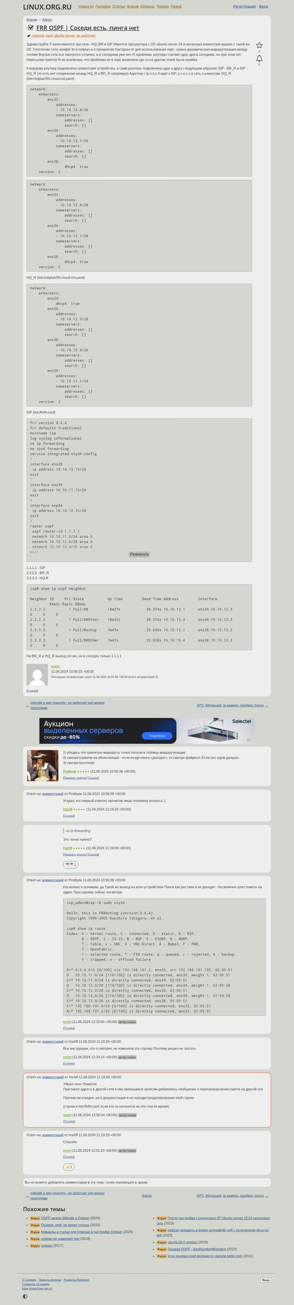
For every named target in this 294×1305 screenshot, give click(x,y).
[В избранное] (259, 45)
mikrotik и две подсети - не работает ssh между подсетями (67, 705)
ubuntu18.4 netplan (182, 1242)
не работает (86, 35)
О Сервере (29, 1280)
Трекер (162, 6)
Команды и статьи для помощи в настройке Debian (81, 1232)
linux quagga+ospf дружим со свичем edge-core (205, 1256)
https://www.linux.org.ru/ (37, 1288)
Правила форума (50, 1280)
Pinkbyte (69, 771)
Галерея (103, 6)
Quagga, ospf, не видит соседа (65, 1225)
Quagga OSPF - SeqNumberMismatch (197, 1249)
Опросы (147, 6)
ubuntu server (64, 35)
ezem (55, 666)
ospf (49, 35)
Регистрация (244, 6)
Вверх (266, 1280)
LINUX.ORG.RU (47, 6)
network (38, 35)
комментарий (52, 794)
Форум (133, 6)
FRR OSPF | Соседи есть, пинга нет (87, 27)
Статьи (118, 6)
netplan (47, 1246)
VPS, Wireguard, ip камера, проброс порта (230, 705)
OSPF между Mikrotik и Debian (65, 1218)
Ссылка (32, 690)
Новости (86, 6)
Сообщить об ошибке (36, 1284)
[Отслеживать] (259, 58)
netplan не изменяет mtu (60, 1239)
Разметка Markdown (77, 1280)
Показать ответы (75, 778)
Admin (47, 20)
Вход (263, 6)
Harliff (67, 809)
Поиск (176, 6)
